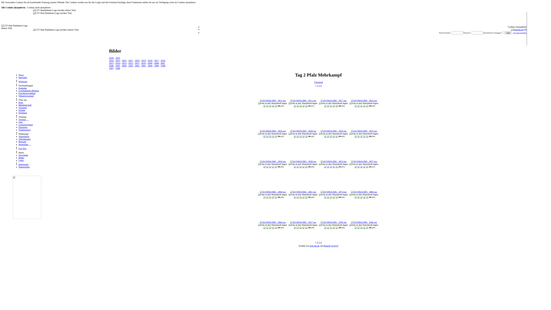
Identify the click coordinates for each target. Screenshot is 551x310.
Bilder (21, 158)
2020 (137, 60)
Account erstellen (520, 33)
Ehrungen (23, 127)
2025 (118, 58)
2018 (150, 60)
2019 (143, 60)
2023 (118, 60)
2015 (111, 63)
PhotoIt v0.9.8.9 (331, 246)
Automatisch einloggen (492, 33)
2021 (130, 60)
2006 (111, 66)
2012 (130, 63)
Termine (24, 119)
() (525, 29)
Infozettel (23, 77)
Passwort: (467, 33)
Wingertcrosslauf (26, 96)
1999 (156, 66)
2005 (118, 66)
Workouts (23, 81)
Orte (21, 122)
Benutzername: (445, 33)
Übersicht (318, 82)
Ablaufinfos (24, 136)
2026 (111, 58)
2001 (143, 66)
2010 (143, 63)
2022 (124, 60)
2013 (124, 63)
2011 (137, 63)
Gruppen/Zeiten (26, 125)
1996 (118, 68)
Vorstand (23, 107)
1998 (163, 66)
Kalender (23, 88)
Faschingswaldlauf (27, 93)
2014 (118, 63)
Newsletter (23, 155)
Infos (21, 102)
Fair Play (23, 148)
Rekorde (22, 142)
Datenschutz (24, 167)
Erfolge (22, 110)
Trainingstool (24, 130)
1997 (111, 68)
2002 (137, 66)
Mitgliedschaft (25, 105)
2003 (130, 66)
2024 (111, 60)
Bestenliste (25, 144)
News (21, 75)
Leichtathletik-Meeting (29, 91)
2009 (150, 63)
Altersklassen (25, 139)
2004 (124, 66)
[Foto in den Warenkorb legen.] (272, 103)
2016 (163, 60)
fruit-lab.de (315, 246)
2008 (156, 63)
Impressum (23, 164)
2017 (156, 60)
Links (21, 160)
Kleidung (23, 113)
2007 (163, 63)
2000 (150, 66)
